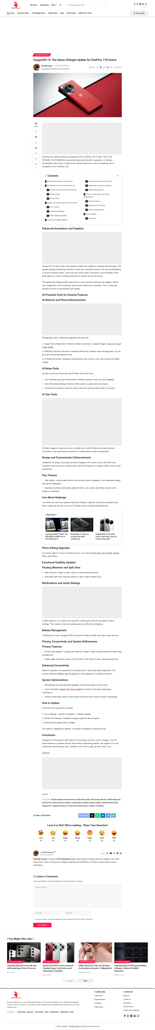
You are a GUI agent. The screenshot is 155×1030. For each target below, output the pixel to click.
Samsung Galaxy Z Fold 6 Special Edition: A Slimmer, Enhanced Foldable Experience (130, 968)
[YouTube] (110, 853)
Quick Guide (54, 1012)
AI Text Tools (54, 198)
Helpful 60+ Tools (66, 1012)
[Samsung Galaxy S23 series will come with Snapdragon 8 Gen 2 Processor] (24, 952)
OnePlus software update (91, 803)
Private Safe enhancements (78, 806)
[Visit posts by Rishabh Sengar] (36, 67)
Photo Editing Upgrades (58, 215)
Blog (46, 1012)
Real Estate (39, 1012)
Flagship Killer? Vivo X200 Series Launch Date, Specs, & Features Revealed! (106, 536)
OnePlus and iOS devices (68, 674)
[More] (111, 67)
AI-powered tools (69, 799)
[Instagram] (137, 4)
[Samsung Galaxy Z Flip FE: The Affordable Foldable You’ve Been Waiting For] (57, 524)
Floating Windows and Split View (100, 181)
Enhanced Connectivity (97, 205)
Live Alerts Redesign (57, 211)
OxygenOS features (59, 806)
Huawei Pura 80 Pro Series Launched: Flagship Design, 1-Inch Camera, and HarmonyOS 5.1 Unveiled (58, 968)
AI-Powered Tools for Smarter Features (61, 185)
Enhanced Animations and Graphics (60, 181)
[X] (107, 853)
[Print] (107, 67)
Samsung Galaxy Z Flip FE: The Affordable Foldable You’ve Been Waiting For (57, 536)
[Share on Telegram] (36, 153)
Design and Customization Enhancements (62, 203)
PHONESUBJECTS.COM (77, 1026)
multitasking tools (114, 799)
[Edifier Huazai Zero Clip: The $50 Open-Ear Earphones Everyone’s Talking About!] (95, 952)
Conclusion (92, 218)
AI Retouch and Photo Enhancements (63, 190)
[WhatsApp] (146, 4)
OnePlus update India (110, 803)
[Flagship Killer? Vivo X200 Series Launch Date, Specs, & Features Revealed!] (107, 524)
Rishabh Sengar (47, 66)
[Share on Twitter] (100, 67)
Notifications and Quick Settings (100, 185)
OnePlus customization (73, 803)
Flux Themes (54, 207)
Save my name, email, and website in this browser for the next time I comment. (64, 919)
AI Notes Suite (55, 194)
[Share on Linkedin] (36, 148)
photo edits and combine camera (105, 553)
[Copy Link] (104, 67)
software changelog (96, 806)
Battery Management (96, 190)
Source (46, 753)
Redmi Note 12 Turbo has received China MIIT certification (80, 536)
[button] (86, 981)
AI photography (56, 799)
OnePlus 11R (46, 803)
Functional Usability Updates (57, 220)
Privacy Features (95, 201)
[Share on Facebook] (97, 67)
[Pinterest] (140, 4)
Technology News (42, 55)
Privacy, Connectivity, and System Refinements (97, 195)
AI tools (45, 373)
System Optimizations (96, 210)
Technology (21, 1012)
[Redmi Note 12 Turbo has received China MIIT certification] (82, 524)
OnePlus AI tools (58, 803)
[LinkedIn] (143, 4)
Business (30, 1012)
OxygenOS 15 (46, 806)
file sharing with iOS (98, 799)
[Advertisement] (77, 33)
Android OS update (84, 799)
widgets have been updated (70, 689)
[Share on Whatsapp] (36, 142)
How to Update (91, 214)
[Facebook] (135, 4)
